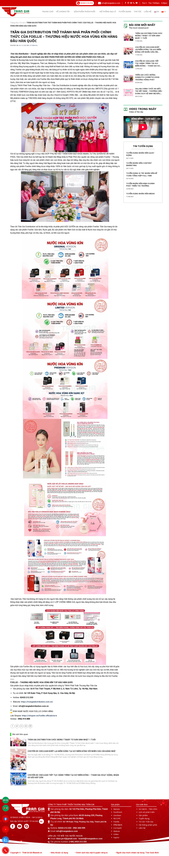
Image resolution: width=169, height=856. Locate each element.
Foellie (116, 821)
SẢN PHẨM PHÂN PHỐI (84, 12)
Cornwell (117, 828)
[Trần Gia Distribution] (15, 12)
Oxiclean (117, 815)
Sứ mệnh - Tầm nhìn (148, 809)
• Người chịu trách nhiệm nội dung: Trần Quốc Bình (137, 853)
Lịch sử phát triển (147, 812)
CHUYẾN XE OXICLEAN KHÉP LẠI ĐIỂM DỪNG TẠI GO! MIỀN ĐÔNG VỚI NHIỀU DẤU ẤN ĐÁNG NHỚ (71, 751)
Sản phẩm (143, 815)
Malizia (116, 831)
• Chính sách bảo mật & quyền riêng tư (91, 853)
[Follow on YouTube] (136, 3)
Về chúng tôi (63, 12)
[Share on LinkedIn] (30, 726)
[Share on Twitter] (17, 726)
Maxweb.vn (37, 853)
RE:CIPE (116, 818)
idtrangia (33, 45)
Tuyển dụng (125, 12)
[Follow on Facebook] (125, 3)
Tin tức (137, 12)
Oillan (116, 834)
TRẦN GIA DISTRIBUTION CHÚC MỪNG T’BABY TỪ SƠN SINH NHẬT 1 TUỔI (62, 739)
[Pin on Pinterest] (26, 726)
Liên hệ (147, 12)
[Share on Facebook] (13, 726)
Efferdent (117, 824)
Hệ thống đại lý (107, 12)
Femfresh (117, 812)
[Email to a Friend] (21, 726)
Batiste (116, 809)
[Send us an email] (131, 3)
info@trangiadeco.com (111, 3)
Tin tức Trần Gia (146, 821)
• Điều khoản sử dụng (59, 853)
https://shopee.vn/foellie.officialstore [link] (39, 715)
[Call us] (134, 3)
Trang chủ (47, 12)
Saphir (116, 837)
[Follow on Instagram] (128, 3)
